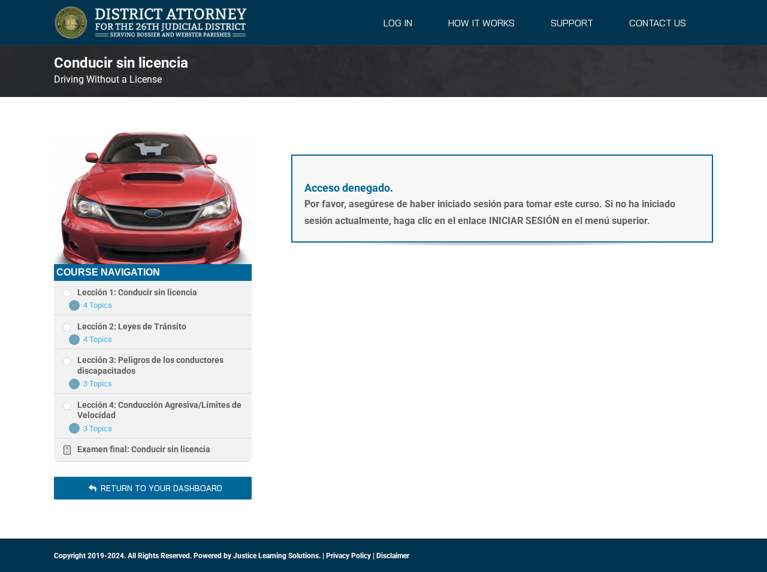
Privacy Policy (348, 556)
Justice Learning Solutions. (277, 556)
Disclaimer (392, 556)
